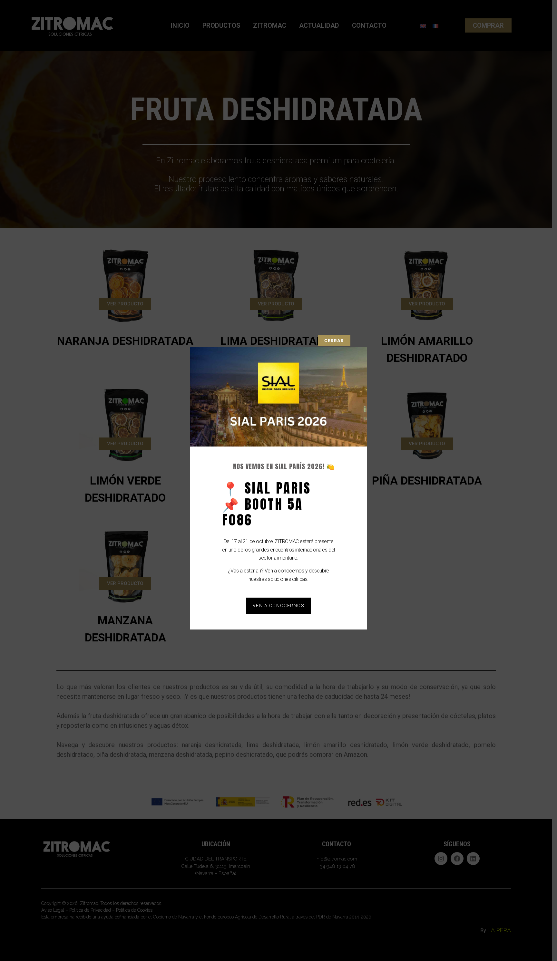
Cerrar (334, 340)
